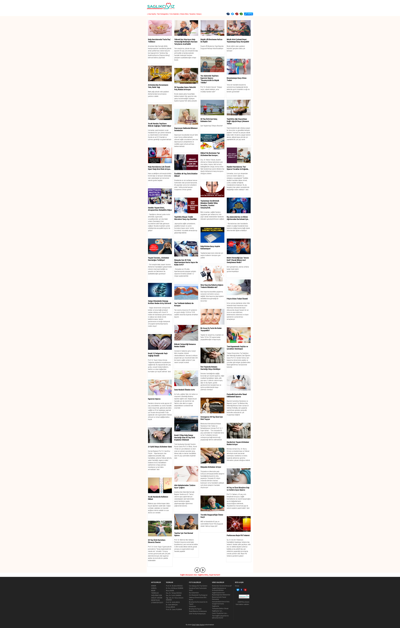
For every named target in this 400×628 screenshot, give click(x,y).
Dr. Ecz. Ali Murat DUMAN (174, 588)
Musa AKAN (170, 590)
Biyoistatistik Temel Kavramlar (219, 598)
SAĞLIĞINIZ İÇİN (156, 595)
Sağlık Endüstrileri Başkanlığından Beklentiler (221, 593)
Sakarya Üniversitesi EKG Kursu (197, 598)
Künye (237, 586)
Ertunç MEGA (170, 607)
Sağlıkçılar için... (217, 611)
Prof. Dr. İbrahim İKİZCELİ (174, 586)
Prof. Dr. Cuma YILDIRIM (174, 609)
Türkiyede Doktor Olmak (220, 608)
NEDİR (153, 590)
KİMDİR (153, 586)
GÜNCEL (154, 588)
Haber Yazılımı (203, 627)
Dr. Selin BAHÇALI (172, 604)
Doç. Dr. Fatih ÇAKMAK (173, 595)
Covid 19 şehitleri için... (220, 613)
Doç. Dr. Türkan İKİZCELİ (174, 593)
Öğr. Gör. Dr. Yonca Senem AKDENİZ (174, 599)
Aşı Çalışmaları (194, 592)
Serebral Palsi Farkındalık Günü (198, 589)
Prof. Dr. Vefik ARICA (173, 602)
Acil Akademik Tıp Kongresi (198, 595)
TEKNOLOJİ (155, 593)
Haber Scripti (196, 627)
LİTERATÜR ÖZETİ (157, 602)
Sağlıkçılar (215, 606)
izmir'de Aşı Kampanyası (197, 613)
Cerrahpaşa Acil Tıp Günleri (198, 586)
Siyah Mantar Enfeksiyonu (198, 611)
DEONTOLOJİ (155, 600)
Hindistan (192, 606)
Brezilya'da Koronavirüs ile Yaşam (198, 603)
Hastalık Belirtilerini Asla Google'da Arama (220, 602)
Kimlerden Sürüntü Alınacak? (222, 586)
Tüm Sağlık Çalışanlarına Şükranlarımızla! (220, 616)
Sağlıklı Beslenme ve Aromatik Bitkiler (219, 589)
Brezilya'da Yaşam (195, 609)
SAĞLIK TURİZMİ (156, 598)
